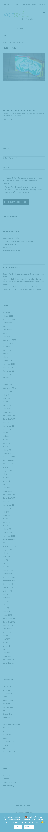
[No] (44, 822)
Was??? (28, 827)
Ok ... (18, 827)
